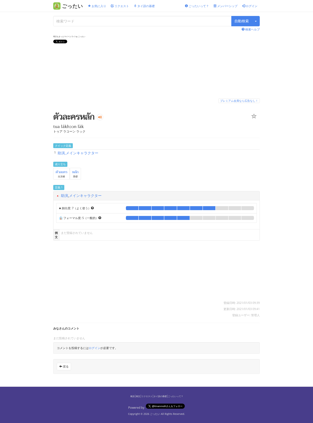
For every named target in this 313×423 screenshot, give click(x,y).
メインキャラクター (85, 195)
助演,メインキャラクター (78, 152)
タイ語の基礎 (146, 6)
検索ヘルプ (252, 29)
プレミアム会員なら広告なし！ (239, 100)
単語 (132, 396)
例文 (138, 396)
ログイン (251, 6)
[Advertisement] (156, 71)
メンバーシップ (226, 6)
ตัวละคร (61, 172)
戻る (65, 366)
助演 (64, 195)
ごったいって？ (198, 6)
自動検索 (241, 20)
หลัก (75, 172)
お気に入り (98, 6)
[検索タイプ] (256, 21)
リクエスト (121, 6)
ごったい (155, 414)
